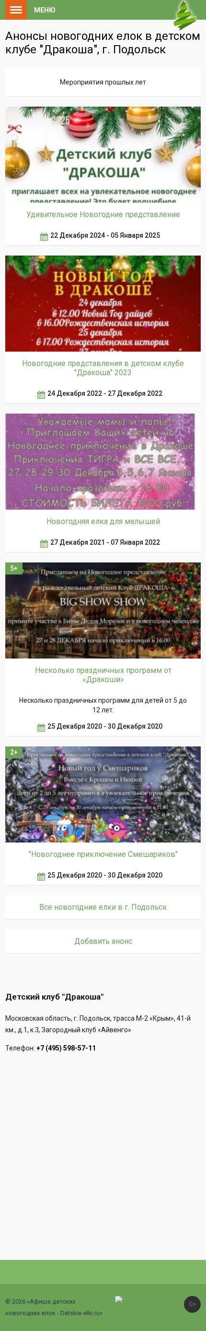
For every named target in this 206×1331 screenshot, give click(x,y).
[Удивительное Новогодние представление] (103, 155)
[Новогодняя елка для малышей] (103, 462)
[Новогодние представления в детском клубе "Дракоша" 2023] (103, 304)
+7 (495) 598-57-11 (66, 1048)
